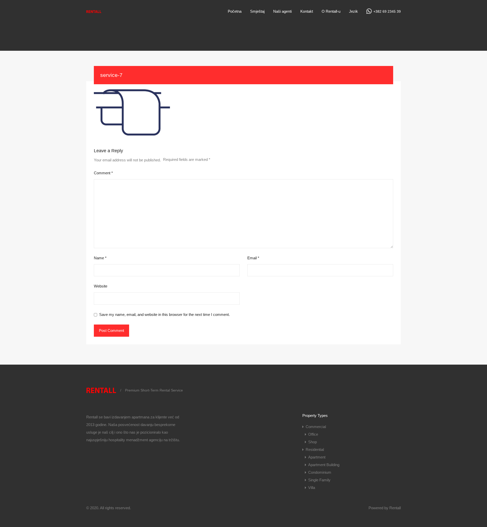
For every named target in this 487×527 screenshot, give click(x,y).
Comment (103, 173)
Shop (312, 442)
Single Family (319, 480)
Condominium (319, 472)
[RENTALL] (93, 13)
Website (100, 286)
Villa (311, 487)
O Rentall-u (331, 11)
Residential (315, 449)
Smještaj (257, 11)
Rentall (395, 508)
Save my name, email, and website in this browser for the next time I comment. (164, 314)
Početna (234, 11)
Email (253, 258)
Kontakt (306, 11)
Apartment (316, 457)
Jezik (353, 11)
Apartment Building (323, 465)
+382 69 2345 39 (387, 11)
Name (100, 258)
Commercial (316, 426)
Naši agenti (282, 11)
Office (313, 434)
